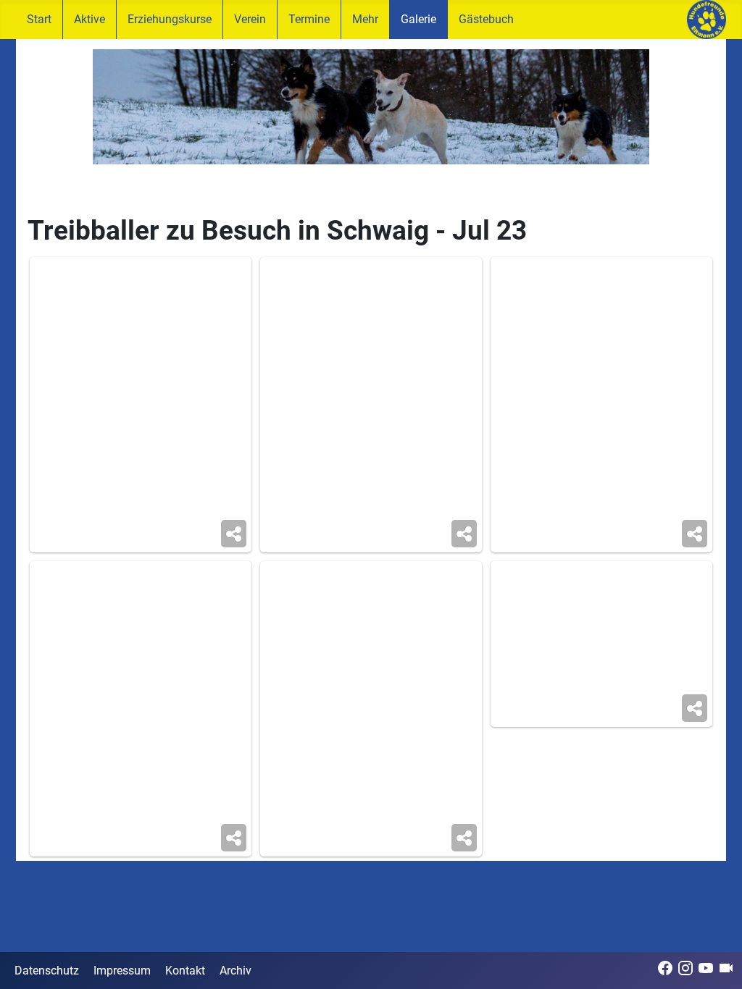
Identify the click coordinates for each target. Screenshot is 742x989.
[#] (371, 106)
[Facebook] (665, 968)
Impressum (122, 970)
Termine (309, 19)
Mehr (365, 19)
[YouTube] (705, 968)
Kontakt (185, 970)
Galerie (418, 19)
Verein (250, 19)
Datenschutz (46, 970)
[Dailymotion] (726, 968)
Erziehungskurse (170, 19)
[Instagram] (685, 968)
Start (39, 19)
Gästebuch (486, 19)
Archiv (235, 970)
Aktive (89, 19)
